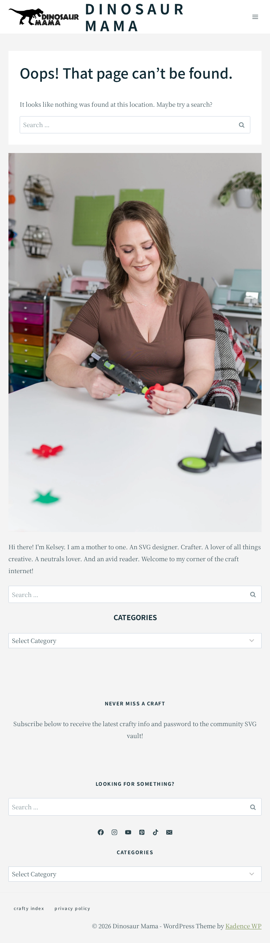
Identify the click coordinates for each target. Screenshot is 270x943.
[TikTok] (156, 832)
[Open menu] (255, 16)
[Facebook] (101, 832)
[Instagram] (114, 832)
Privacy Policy (72, 908)
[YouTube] (128, 832)
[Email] (169, 832)
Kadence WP (243, 925)
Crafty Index (29, 908)
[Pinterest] (142, 832)
